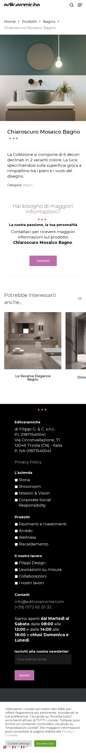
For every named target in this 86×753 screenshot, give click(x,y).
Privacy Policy (28, 462)
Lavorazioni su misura (40, 569)
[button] (80, 5)
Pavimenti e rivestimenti (43, 524)
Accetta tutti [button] (45, 743)
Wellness (27, 537)
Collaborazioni (33, 576)
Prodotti (29, 21)
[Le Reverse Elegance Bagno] (32, 340)
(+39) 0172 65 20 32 (33, 607)
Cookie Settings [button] (19, 743)
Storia (24, 479)
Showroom (30, 486)
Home (10, 21)
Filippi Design (32, 562)
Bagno (49, 21)
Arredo (26, 530)
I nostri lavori (31, 582)
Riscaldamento (33, 544)
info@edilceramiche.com (39, 601)
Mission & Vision (34, 493)
